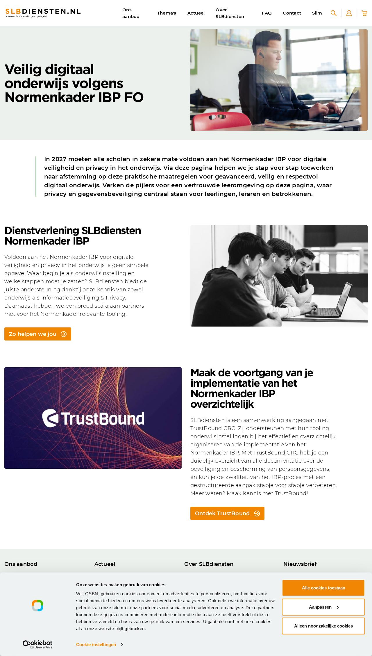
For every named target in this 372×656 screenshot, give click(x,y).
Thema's (166, 13)
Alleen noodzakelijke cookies (323, 625)
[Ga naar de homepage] (43, 13)
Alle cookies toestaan (323, 587)
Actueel (196, 13)
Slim (317, 13)
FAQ (267, 13)
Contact (292, 13)
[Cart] (364, 13)
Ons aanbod (131, 13)
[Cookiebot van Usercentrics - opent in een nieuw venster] (37, 644)
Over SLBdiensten (230, 13)
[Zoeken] (334, 13)
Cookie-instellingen (96, 644)
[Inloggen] (349, 13)
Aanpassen (320, 606)
